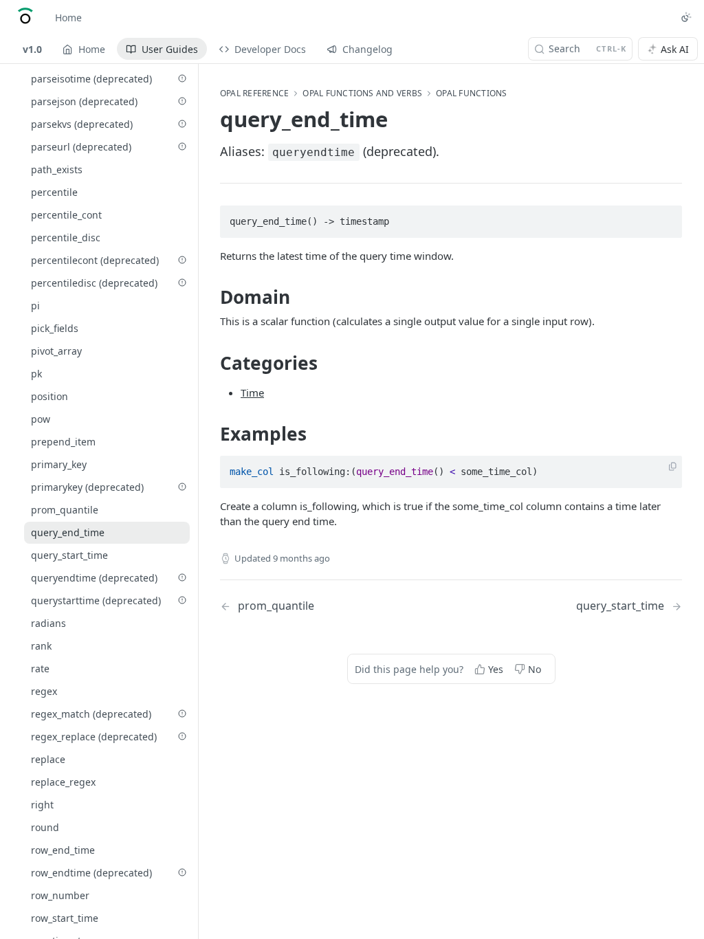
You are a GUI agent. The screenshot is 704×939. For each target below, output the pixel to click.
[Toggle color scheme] (686, 17)
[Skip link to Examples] (211, 434)
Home (68, 17)
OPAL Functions (471, 93)
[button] (672, 467)
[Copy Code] (665, 217)
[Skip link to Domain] (211, 297)
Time (252, 392)
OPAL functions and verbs (362, 93)
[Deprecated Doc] (182, 78)
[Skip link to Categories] (211, 363)
